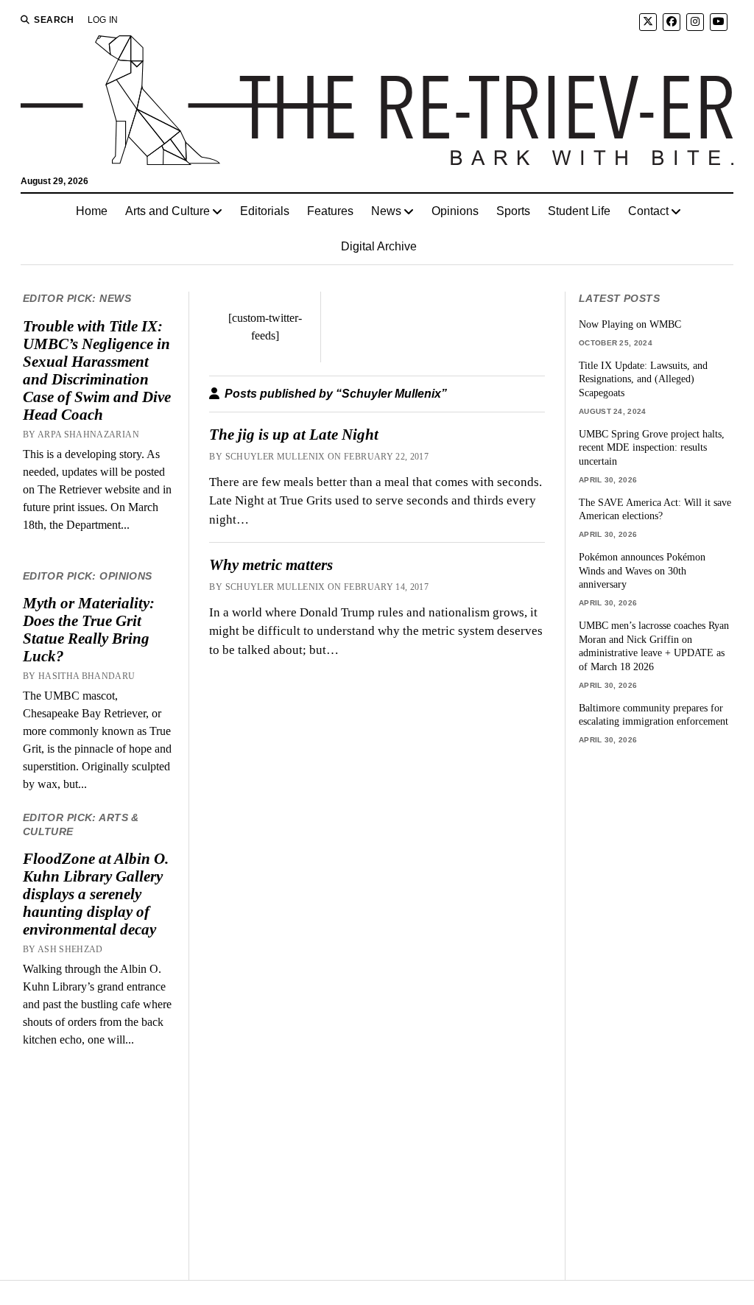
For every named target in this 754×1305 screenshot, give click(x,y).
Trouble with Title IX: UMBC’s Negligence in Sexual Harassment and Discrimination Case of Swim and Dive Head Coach (97, 370)
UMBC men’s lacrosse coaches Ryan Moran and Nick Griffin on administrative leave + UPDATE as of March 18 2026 (654, 645)
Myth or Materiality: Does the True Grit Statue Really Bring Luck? (89, 629)
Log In (103, 20)
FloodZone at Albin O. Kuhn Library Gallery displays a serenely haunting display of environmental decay (96, 894)
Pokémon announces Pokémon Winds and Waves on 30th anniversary (642, 570)
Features (330, 211)
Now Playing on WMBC (630, 324)
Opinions (455, 211)
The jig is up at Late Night (293, 434)
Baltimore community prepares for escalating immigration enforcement (653, 715)
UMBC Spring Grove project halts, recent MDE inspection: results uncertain (652, 447)
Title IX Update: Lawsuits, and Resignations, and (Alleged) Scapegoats (643, 378)
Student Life (579, 211)
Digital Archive (379, 246)
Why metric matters (271, 565)
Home (92, 211)
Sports (513, 211)
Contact (648, 211)
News (386, 211)
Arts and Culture (167, 211)
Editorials (264, 211)
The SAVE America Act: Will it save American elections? (655, 509)
